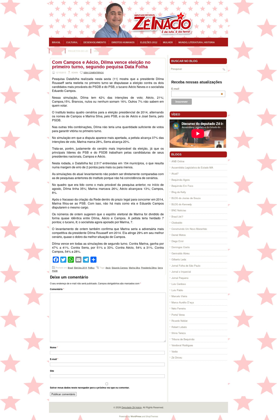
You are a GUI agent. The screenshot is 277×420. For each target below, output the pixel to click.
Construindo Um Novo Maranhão (189, 229)
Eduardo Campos (120, 267)
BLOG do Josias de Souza (185, 198)
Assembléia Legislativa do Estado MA (192, 167)
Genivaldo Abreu (180, 253)
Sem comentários (93, 72)
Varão (174, 351)
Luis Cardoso (178, 284)
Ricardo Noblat (179, 320)
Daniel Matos (178, 235)
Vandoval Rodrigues (182, 345)
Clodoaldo (176, 222)
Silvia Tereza (178, 333)
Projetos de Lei (78, 51)
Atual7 (174, 173)
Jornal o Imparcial (181, 271)
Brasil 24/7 (177, 216)
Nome (54, 347)
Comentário (57, 289)
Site (52, 370)
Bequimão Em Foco (182, 186)
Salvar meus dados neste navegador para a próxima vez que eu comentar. (89, 387)
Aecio (108, 267)
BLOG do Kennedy (181, 204)
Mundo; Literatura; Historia (196, 42)
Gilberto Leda (178, 259)
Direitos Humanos (123, 42)
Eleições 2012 (148, 42)
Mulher (168, 42)
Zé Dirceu (176, 357)
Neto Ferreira (178, 308)
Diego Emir (177, 241)
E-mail (54, 359)
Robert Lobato (179, 327)
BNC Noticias (178, 210)
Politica (57, 51)
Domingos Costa (180, 247)
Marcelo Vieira (179, 296)
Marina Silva (134, 267)
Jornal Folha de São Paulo (185, 265)
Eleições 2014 (80, 267)
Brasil (56, 42)
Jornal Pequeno (179, 278)
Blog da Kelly (178, 192)
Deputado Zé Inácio (132, 407)
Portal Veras (178, 314)
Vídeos (98, 51)
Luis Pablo (177, 290)
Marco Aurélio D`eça (182, 302)
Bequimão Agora (180, 180)
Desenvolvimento (94, 42)
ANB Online (177, 161)
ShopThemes (152, 416)
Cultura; (72, 42)
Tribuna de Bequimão (182, 339)
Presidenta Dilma (149, 267)
